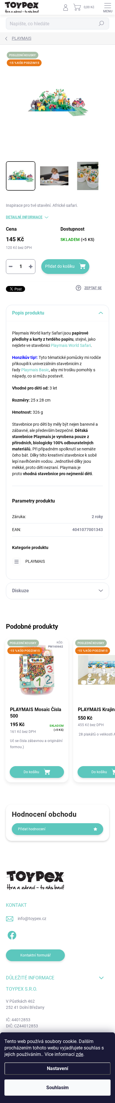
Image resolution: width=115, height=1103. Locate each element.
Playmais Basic (35, 369)
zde (79, 1054)
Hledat (101, 23)
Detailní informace (24, 217)
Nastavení (57, 1068)
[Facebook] (11, 934)
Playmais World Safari (71, 345)
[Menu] (107, 7)
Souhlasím (57, 1087)
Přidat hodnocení (31, 829)
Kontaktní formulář (35, 955)
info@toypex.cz (32, 918)
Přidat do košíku (60, 266)
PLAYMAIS (35, 561)
